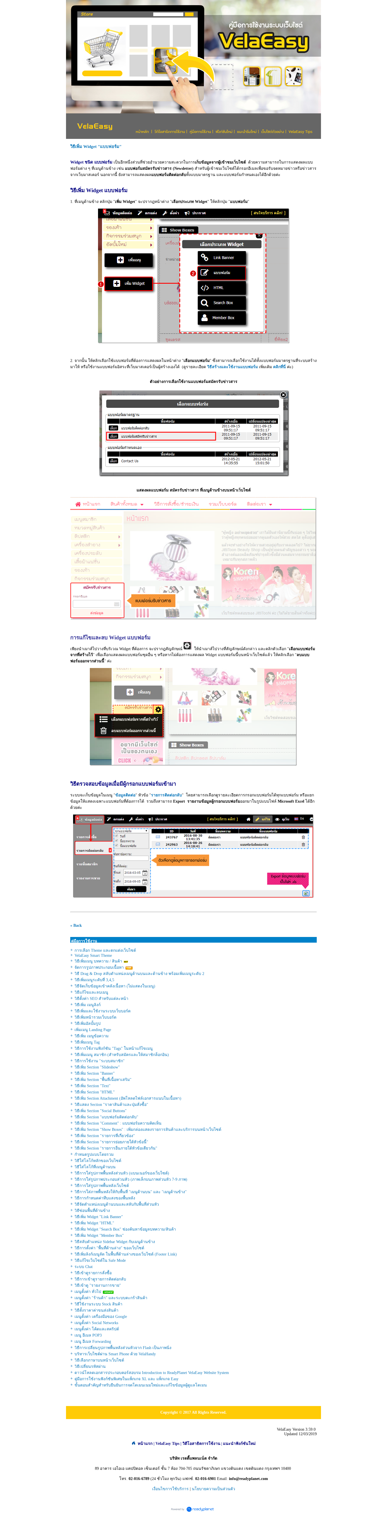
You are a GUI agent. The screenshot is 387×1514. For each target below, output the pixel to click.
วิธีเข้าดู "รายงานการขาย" (98, 1285)
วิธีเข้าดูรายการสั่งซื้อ (93, 1273)
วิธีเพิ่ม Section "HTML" (95, 1092)
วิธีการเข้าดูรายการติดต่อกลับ (100, 1279)
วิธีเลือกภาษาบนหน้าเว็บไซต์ (99, 1360)
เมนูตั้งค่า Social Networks (96, 1323)
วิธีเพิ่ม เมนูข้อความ (92, 1036)
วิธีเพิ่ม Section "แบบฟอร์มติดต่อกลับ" (106, 1117)
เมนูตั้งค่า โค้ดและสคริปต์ (97, 1329)
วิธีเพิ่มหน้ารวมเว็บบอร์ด (95, 1017)
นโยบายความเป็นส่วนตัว (213, 1489)
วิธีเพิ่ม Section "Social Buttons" (101, 1111)
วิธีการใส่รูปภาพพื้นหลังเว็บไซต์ (102, 1186)
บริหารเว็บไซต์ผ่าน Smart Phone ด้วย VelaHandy (115, 1354)
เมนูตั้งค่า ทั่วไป (88, 1292)
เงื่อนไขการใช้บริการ (170, 1489)
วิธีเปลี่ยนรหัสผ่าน (90, 1366)
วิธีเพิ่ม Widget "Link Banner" (99, 1217)
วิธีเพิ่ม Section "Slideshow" (97, 1067)
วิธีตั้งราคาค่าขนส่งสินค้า (96, 1310)
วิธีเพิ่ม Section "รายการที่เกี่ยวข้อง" (105, 1136)
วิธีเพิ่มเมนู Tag (87, 1042)
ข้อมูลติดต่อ (125, 795)
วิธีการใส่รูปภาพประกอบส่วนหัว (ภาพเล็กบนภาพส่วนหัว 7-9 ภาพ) (131, 1179)
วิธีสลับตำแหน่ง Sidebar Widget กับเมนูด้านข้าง (115, 1242)
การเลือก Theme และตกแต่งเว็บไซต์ (105, 950)
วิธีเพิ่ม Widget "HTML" (94, 1223)
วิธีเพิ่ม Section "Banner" (95, 1073)
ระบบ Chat (84, 1267)
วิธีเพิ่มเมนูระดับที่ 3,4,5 (94, 980)
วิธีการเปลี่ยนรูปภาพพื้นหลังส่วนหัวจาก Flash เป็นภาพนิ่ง (123, 1348)
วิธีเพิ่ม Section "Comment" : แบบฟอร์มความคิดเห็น (118, 1123)
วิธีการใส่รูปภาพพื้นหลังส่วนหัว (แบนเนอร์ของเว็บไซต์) (122, 1173)
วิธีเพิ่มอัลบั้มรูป (88, 1023)
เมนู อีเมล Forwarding (93, 1341)
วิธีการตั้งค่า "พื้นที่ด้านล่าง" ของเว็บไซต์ (109, 1248)
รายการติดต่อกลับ (166, 795)
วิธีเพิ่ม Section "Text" (92, 1086)
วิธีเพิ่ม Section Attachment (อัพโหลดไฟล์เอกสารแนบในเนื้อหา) (128, 1098)
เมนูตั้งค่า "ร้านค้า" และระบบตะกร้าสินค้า (111, 1298)
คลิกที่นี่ (279, 367)
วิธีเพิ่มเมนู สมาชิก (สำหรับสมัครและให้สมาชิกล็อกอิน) (122, 1055)
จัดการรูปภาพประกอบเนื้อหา (99, 967)
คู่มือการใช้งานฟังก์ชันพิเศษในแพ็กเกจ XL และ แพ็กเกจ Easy (126, 1379)
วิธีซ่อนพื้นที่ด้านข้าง (92, 1210)
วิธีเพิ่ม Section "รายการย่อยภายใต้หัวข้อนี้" (111, 1142)
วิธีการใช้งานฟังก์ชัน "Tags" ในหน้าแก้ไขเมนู (114, 1048)
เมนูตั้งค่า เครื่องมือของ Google (101, 1316)
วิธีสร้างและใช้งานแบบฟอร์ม (232, 367)
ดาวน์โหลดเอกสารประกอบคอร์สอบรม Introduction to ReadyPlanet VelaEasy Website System (152, 1373)
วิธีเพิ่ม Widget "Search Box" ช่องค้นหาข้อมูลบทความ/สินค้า (125, 1229)
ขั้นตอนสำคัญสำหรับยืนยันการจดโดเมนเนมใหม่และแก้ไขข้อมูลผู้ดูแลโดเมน (141, 1385)
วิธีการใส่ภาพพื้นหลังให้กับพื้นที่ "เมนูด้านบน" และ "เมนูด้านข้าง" (131, 1192)
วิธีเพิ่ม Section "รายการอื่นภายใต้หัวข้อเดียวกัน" (116, 1148)
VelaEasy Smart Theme (93, 955)
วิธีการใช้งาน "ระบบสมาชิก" (100, 1061)
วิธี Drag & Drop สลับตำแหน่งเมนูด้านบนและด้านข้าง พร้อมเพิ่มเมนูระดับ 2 (139, 974)
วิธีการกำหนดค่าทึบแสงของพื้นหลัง (105, 1198)
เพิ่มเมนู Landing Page (93, 1030)
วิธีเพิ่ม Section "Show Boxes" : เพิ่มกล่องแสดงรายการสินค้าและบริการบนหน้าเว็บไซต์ (148, 1129)
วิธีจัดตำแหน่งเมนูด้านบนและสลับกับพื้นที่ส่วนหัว (117, 1204)
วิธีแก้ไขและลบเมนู (91, 992)
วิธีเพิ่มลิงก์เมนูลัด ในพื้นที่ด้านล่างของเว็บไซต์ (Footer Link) (126, 1254)
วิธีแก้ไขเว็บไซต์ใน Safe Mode (100, 1260)
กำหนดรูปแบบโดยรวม (94, 1154)
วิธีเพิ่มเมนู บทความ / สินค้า (98, 961)
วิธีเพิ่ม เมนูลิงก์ (88, 1005)
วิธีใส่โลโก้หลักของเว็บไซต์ (98, 1161)
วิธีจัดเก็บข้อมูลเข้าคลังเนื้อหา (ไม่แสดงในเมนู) (115, 986)
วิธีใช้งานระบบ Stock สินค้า (98, 1304)
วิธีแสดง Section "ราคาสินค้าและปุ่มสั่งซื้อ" (111, 1104)
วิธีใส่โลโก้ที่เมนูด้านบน (95, 1167)
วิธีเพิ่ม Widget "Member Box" (99, 1235)
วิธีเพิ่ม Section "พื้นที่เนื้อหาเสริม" (103, 1080)
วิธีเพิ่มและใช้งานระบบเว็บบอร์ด (103, 1011)
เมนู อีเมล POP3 (88, 1335)
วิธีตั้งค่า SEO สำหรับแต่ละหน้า (101, 998)
